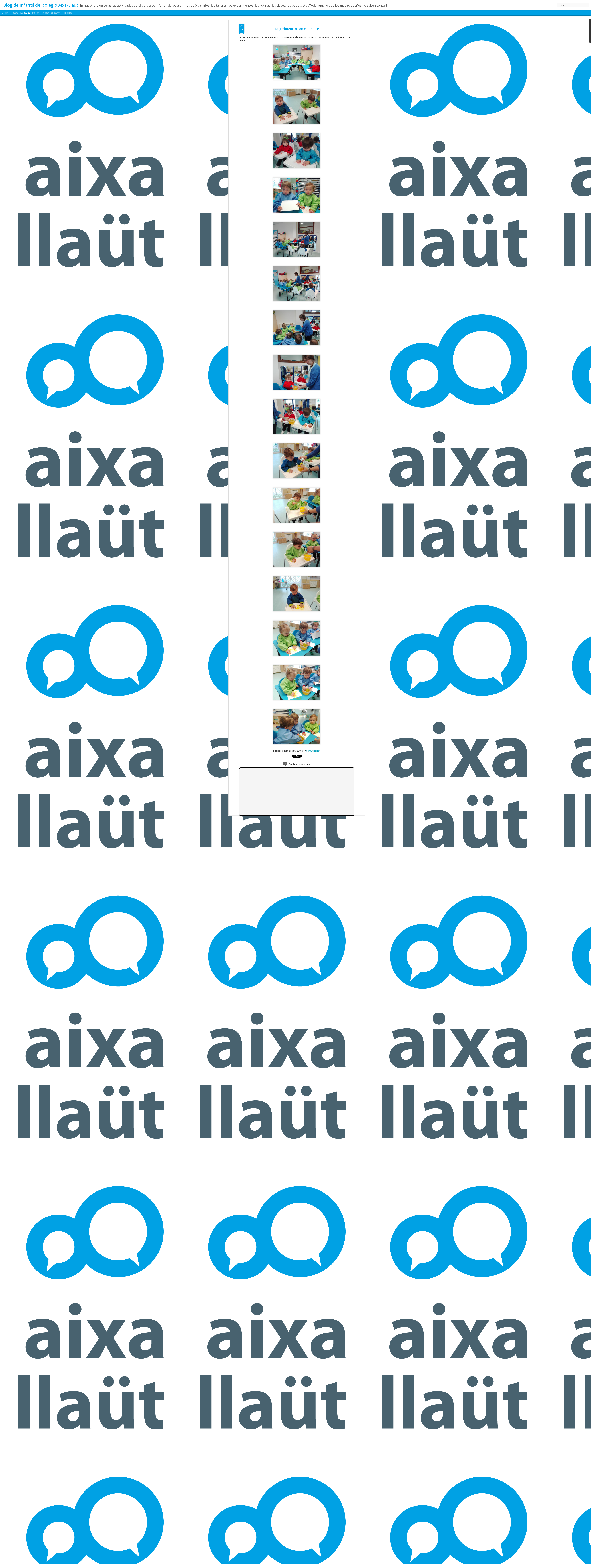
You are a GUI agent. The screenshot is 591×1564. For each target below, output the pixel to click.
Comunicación (313, 750)
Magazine (25, 12)
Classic (5, 12)
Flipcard (14, 12)
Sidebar (45, 12)
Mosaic (35, 12)
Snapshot (55, 12)
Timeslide (67, 12)
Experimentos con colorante (297, 29)
